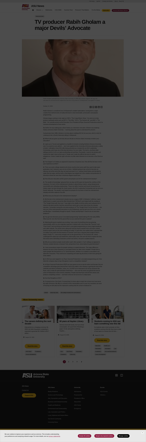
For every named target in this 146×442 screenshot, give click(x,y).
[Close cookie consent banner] (142, 433)
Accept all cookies (84, 436)
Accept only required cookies (104, 436)
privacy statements (54, 436)
